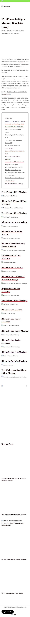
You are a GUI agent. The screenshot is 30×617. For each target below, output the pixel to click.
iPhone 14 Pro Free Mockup (14, 352)
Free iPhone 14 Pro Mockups (14, 300)
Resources (20, 30)
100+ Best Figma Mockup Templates (15, 121)
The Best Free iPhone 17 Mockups (14, 183)
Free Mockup (10, 30)
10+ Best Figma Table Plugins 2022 (14, 124)
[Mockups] (15, 47)
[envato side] (14, 410)
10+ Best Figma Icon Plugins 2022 (14, 126)
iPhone (19, 83)
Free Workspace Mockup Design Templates (14, 514)
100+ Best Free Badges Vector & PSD (12, 593)
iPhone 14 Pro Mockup (12, 310)
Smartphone (5, 76)
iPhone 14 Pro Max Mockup (14, 222)
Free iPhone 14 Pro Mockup (14, 192)
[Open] (27, 7)
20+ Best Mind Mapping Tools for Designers (14, 559)
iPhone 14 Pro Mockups (12, 267)
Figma (4, 30)
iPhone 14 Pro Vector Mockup (15, 331)
